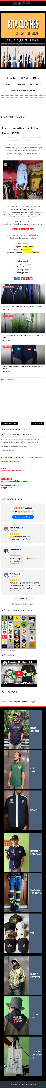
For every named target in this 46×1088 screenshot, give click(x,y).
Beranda (11, 78)
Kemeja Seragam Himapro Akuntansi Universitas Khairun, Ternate (22, 368)
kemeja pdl (37, 138)
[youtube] (28, 2)
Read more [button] (14, 563)
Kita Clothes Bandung (31, 252)
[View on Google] (6, 529)
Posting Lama (37, 423)
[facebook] (15, 3)
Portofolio (35, 84)
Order (36, 78)
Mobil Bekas (21, 1084)
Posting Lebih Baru (9, 423)
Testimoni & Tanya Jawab (23, 91)
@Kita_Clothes (26, 249)
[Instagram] (23, 2)
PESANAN (32, 140)
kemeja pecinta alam (9, 140)
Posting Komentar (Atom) (19, 429)
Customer (20, 84)
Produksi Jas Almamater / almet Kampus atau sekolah (22, 306)
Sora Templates (31, 1084)
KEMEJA (17, 138)
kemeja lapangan (27, 138)
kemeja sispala (22, 140)
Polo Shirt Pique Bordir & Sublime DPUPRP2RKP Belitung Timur (22, 337)
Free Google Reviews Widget (24, 604)
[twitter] (19, 3)
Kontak (24, 78)
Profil (8, 84)
